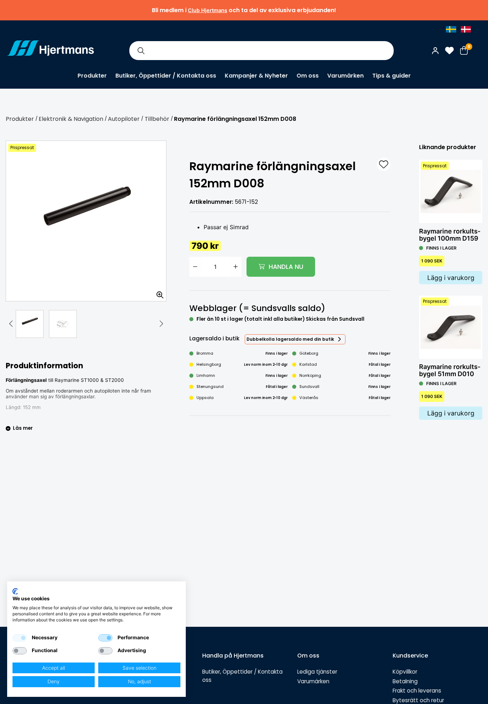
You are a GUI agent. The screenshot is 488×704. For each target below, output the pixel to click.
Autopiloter (124, 119)
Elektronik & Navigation (71, 119)
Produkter (92, 76)
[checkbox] (20, 637)
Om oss (308, 76)
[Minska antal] (195, 267)
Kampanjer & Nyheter (256, 76)
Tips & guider (391, 76)
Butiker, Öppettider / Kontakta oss (165, 76)
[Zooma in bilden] (157, 292)
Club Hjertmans (207, 10)
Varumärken (345, 76)
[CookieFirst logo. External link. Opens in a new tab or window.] (15, 591)
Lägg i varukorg (450, 277)
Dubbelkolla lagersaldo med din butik (290, 339)
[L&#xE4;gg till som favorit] (383, 164)
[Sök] (140, 50)
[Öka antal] (235, 267)
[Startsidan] (50, 50)
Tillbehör (157, 119)
